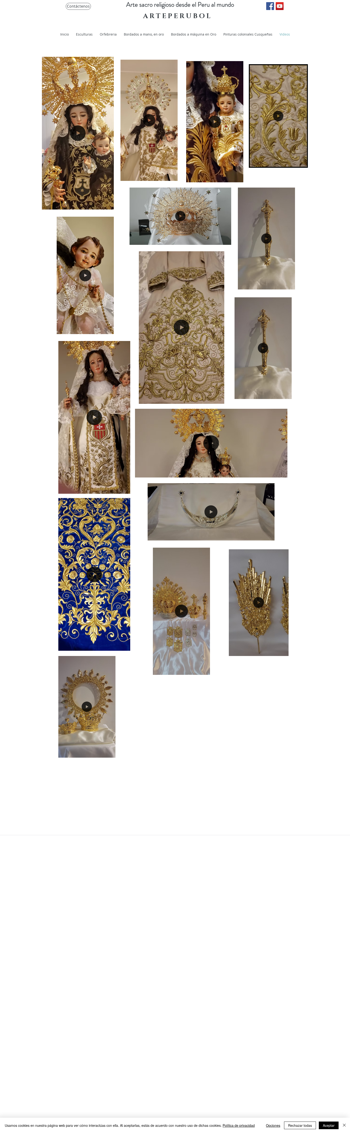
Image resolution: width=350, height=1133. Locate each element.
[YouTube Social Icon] (280, 6)
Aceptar (329, 1125)
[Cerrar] (344, 1125)
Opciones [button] (273, 1125)
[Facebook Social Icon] (270, 6)
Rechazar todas (300, 1125)
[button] (301, 161)
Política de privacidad (239, 1125)
